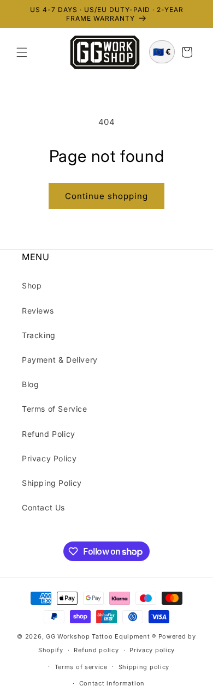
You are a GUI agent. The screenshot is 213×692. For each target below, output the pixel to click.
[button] (22, 52)
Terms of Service (54, 408)
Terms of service (81, 667)
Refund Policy (48, 433)
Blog (30, 384)
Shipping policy (144, 667)
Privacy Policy (49, 458)
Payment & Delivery (60, 359)
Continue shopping (106, 196)
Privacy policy (152, 650)
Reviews (38, 310)
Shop (32, 285)
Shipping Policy (52, 483)
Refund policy (96, 650)
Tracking (39, 335)
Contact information (112, 683)
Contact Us (43, 507)
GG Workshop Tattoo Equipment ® (101, 636)
